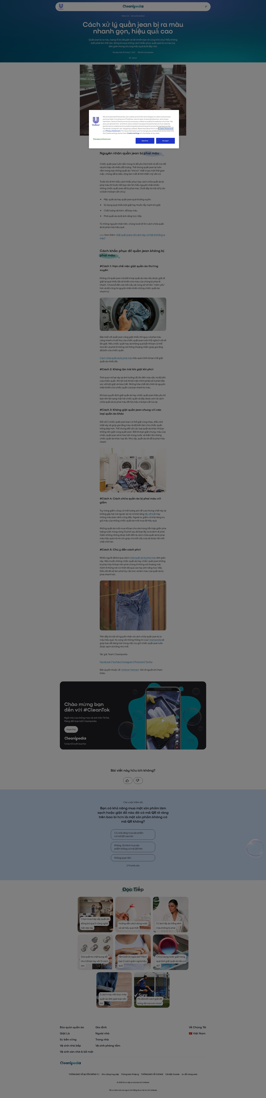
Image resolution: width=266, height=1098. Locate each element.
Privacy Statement (113, 131)
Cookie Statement (166, 128)
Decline (145, 141)
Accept (165, 141)
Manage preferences (102, 139)
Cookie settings (133, 133)
